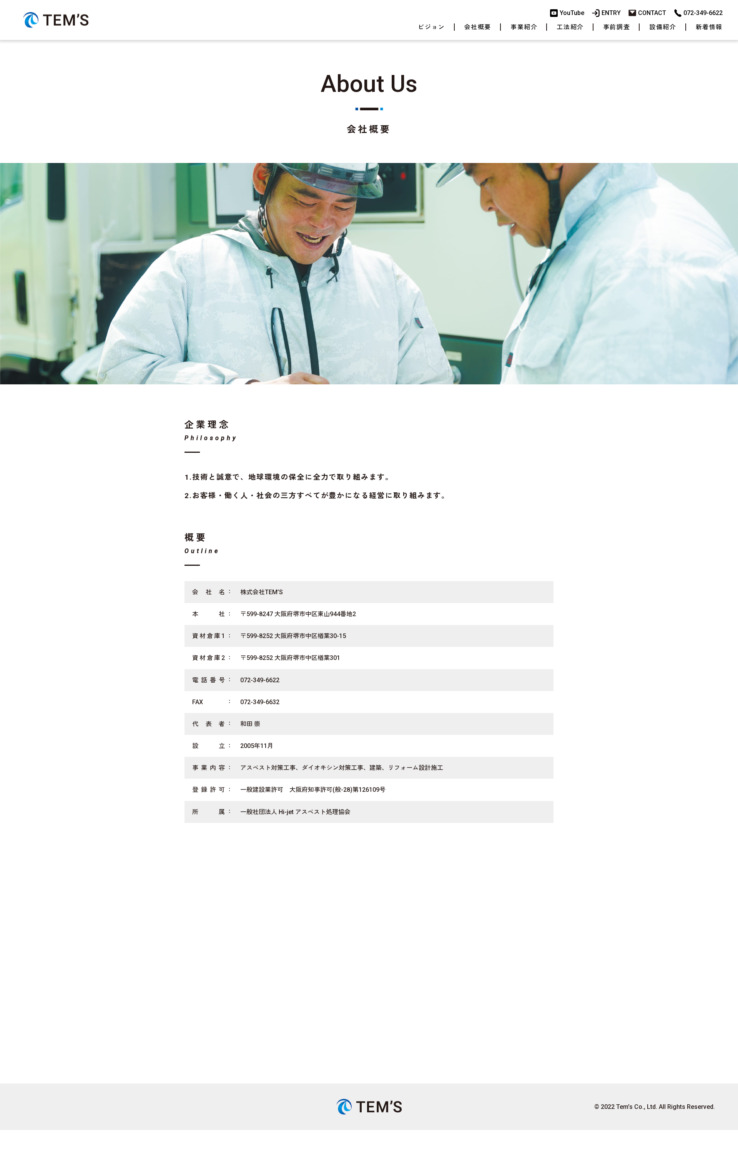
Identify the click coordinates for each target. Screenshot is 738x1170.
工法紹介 (570, 27)
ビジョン (431, 27)
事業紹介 (523, 27)
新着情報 (709, 27)
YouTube (572, 13)
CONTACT (652, 13)
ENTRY (611, 13)
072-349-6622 (703, 13)
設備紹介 (662, 27)
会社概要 (477, 27)
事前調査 (616, 27)
